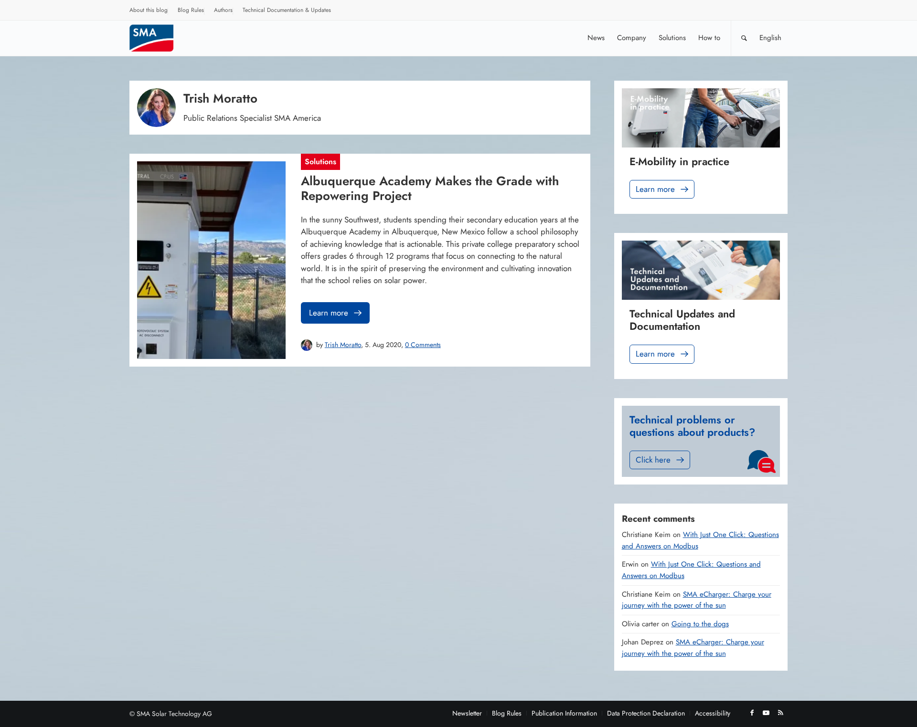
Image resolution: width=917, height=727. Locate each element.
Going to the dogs (700, 624)
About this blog (148, 10)
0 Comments (423, 344)
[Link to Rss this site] (780, 713)
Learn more (328, 312)
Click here (653, 459)
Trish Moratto (343, 344)
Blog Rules (191, 10)
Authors (223, 10)
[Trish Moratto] (306, 345)
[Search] (744, 38)
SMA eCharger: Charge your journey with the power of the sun (696, 600)
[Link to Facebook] (752, 713)
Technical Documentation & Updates (287, 10)
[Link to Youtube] (766, 713)
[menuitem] (148, 11)
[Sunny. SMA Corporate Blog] (158, 38)
